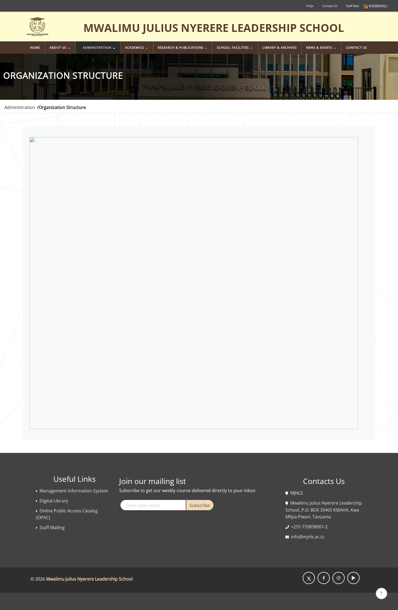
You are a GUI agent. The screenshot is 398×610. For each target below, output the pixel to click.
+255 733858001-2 (309, 527)
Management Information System (74, 491)
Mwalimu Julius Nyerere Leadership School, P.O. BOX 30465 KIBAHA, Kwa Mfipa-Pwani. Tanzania (323, 510)
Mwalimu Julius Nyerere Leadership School (89, 579)
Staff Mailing (52, 528)
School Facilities (233, 47)
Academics (135, 47)
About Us (58, 47)
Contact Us (329, 6)
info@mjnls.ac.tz (307, 537)
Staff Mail (352, 6)
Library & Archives (280, 47)
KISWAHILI (378, 5)
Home (35, 47)
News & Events (319, 47)
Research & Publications (181, 47)
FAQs (310, 6)
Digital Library (54, 501)
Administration (97, 47)
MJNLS (296, 493)
